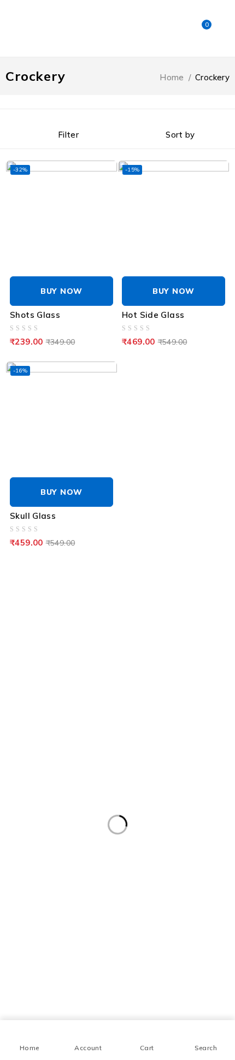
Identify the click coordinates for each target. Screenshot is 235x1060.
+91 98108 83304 (36, 622)
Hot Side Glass (153, 315)
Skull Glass (33, 516)
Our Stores (150, 595)
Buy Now (61, 291)
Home (172, 77)
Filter (68, 134)
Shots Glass (35, 315)
